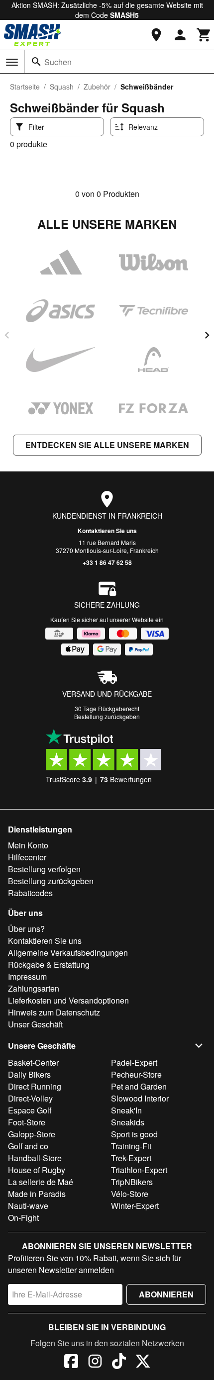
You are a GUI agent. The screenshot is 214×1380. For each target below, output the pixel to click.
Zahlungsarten (33, 988)
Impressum (27, 976)
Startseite (25, 87)
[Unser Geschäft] (156, 35)
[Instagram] (95, 1362)
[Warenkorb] (204, 35)
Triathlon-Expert (139, 1170)
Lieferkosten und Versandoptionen (68, 1000)
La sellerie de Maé (40, 1182)
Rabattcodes (30, 893)
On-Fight (23, 1217)
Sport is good (134, 1134)
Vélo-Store (129, 1193)
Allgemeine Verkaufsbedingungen (68, 952)
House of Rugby (36, 1170)
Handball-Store (35, 1158)
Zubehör (97, 87)
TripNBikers (132, 1182)
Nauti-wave (28, 1205)
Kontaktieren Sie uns (107, 531)
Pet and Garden (139, 1086)
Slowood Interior (140, 1098)
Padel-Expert (134, 1062)
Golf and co (28, 1146)
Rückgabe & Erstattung (49, 964)
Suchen (58, 62)
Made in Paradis (37, 1193)
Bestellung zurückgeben (107, 716)
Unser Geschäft (35, 1024)
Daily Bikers (29, 1074)
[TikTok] (119, 1362)
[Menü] (12, 62)
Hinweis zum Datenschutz (54, 1012)
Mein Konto (28, 845)
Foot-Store (26, 1122)
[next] (207, 335)
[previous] (7, 335)
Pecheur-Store (136, 1074)
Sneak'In (126, 1110)
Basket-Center (33, 1062)
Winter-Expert (135, 1205)
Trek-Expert (131, 1158)
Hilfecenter (27, 857)
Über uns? (26, 928)
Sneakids (127, 1122)
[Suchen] (36, 61)
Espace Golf (29, 1110)
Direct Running (34, 1086)
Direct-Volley (30, 1098)
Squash (62, 87)
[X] (143, 1362)
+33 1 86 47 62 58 (107, 562)
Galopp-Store (31, 1134)
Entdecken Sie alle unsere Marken (107, 445)
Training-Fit (131, 1146)
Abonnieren (166, 1294)
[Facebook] (71, 1362)
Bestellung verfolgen (44, 869)
